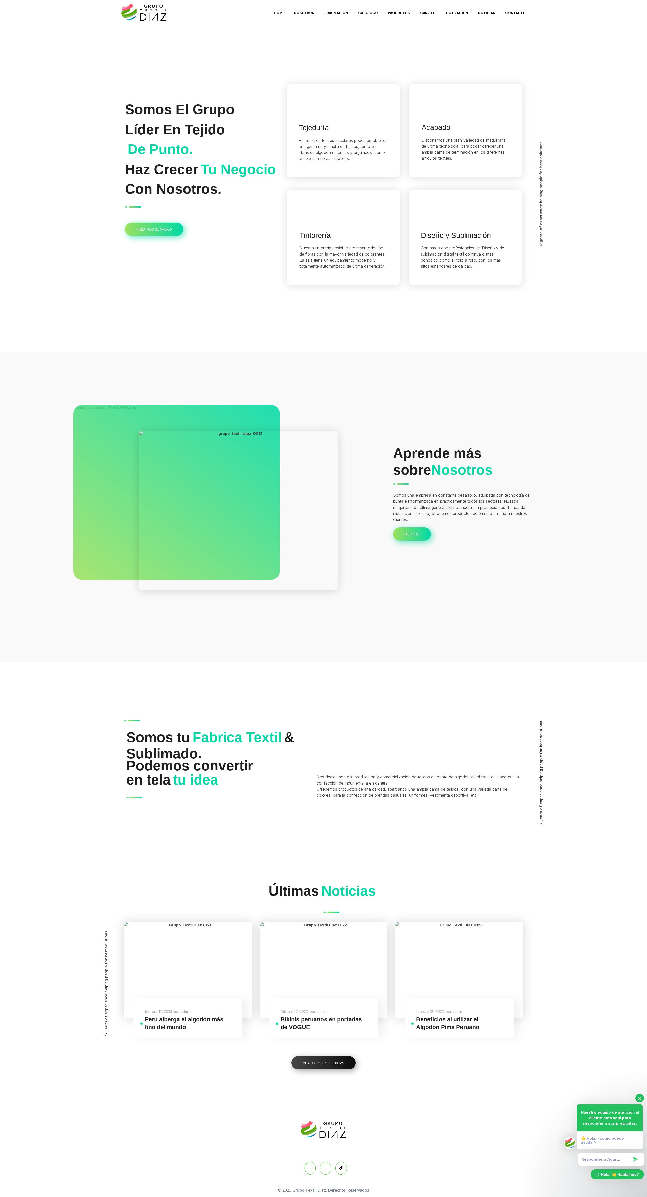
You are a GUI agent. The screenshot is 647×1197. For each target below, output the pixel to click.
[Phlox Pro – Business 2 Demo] (144, 12)
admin (186, 1011)
